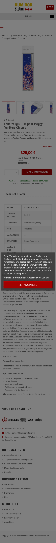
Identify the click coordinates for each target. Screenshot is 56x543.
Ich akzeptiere (28, 284)
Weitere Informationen (15, 277)
